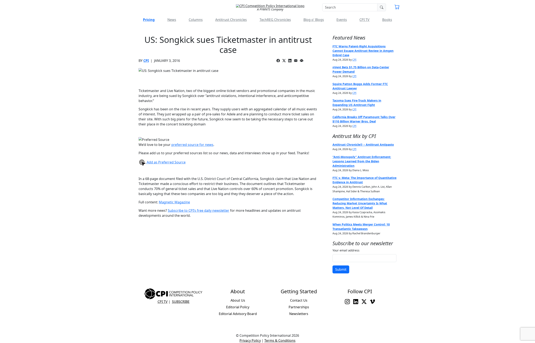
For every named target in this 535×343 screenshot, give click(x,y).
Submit (340, 269)
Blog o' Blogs (313, 19)
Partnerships (299, 307)
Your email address (345, 250)
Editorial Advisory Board (238, 313)
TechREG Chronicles (275, 19)
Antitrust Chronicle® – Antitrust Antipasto (363, 145)
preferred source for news (192, 144)
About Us (238, 300)
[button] (397, 7)
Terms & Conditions (280, 340)
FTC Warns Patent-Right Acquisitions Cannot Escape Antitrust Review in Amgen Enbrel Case (363, 50)
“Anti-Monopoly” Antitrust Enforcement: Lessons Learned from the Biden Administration (361, 161)
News (171, 19)
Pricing (149, 19)
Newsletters (298, 313)
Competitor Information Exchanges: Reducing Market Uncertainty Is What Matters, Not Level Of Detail (359, 203)
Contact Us (298, 300)
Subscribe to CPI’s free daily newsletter (198, 210)
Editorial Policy (237, 307)
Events (341, 19)
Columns (196, 19)
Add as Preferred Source (166, 162)
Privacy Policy (250, 340)
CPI (146, 60)
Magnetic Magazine (174, 202)
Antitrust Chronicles (231, 19)
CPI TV (364, 19)
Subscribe (181, 301)
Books (387, 19)
